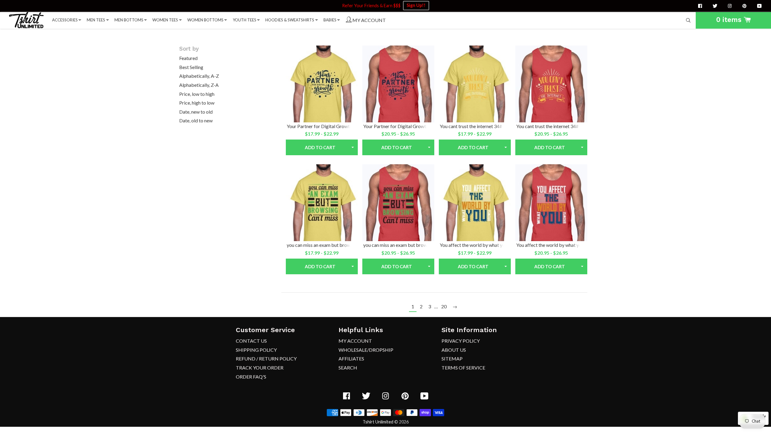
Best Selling (191, 67)
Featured (188, 58)
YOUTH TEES (244, 19)
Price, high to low (196, 102)
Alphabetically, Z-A (199, 85)
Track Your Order (259, 367)
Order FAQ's (251, 376)
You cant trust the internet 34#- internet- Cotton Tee (493, 126)
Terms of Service (463, 367)
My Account (355, 341)
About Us (454, 350)
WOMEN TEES (165, 19)
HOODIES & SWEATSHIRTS (289, 19)
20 (444, 306)
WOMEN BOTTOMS (205, 19)
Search (348, 367)
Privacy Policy (461, 341)
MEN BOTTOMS (128, 19)
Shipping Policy (256, 350)
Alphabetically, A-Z (199, 76)
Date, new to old (196, 112)
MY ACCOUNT (368, 20)
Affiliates (351, 358)
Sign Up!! (416, 5)
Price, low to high (196, 94)
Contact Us (251, 341)
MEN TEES (96, 19)
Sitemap (452, 358)
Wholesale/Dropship (366, 350)
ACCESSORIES (65, 19)
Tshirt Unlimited (378, 421)
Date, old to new (196, 120)
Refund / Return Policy (266, 358)
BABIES (329, 19)
